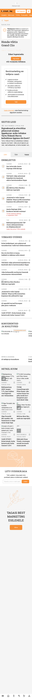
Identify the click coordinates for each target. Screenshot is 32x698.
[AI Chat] (24, 696)
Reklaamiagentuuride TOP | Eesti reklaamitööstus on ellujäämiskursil (16, 225)
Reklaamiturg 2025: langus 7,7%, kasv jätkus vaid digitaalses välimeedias (7, 391)
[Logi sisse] (29, 696)
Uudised (9, 164)
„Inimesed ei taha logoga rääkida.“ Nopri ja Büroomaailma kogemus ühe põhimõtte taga (18, 200)
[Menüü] (3, 696)
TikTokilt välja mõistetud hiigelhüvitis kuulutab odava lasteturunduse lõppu (16, 178)
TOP (7, 220)
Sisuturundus (9, 125)
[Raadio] (14, 696)
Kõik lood (11, 15)
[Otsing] (19, 696)
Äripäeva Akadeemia (7, 357)
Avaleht (3, 15)
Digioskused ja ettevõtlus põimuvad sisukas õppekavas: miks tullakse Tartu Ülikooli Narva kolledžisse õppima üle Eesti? (15, 133)
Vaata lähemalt (9, 110)
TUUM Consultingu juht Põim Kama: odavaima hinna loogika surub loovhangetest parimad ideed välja (23, 393)
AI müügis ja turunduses (10, 359)
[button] (12, 481)
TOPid (18, 15)
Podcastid (24, 15)
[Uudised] (8, 696)
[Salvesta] (29, 164)
